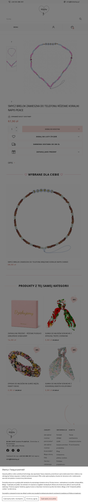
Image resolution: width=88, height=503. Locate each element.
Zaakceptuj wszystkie (48, 499)
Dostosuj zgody (31, 499)
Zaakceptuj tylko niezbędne (13, 499)
